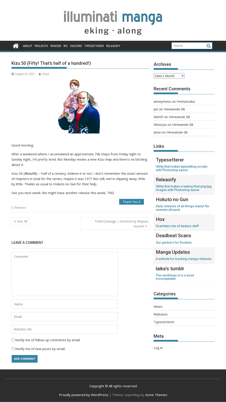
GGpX (45, 74)
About (27, 46)
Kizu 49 (22, 221)
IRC (66, 46)
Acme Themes (156, 395)
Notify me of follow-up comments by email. (47, 340)
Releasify (113, 46)
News (158, 306)
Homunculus (186, 101)
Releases (20, 207)
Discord (76, 46)
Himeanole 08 (174, 109)
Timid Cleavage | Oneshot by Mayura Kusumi (121, 223)
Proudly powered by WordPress (83, 395)
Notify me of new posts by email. (40, 348)
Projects (41, 46)
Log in (158, 347)
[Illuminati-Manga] (113, 38)
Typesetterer (94, 46)
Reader (56, 46)
